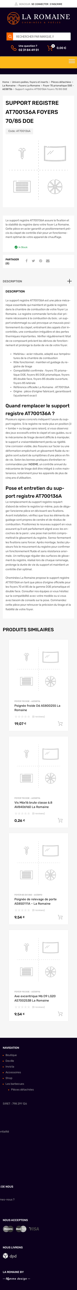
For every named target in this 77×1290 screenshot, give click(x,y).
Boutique (11, 1055)
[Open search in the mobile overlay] (39, 36)
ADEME (33, 464)
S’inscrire (56, 4)
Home (5, 82)
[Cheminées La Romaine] (38, 24)
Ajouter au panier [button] (60, 723)
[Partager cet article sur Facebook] (25, 261)
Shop (9, 1078)
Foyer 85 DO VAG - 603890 (28, 895)
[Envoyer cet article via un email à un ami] (47, 261)
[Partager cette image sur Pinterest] (40, 261)
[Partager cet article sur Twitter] (33, 261)
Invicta (10, 1066)
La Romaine (9, 85)
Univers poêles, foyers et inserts (30, 82)
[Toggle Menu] (72, 62)
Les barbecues (15, 1084)
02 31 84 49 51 (28, 50)
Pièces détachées (61, 82)
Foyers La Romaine (29, 85)
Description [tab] (12, 281)
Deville (10, 1061)
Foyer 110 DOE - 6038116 (27, 701)
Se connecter (39, 4)
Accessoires (13, 1072)
